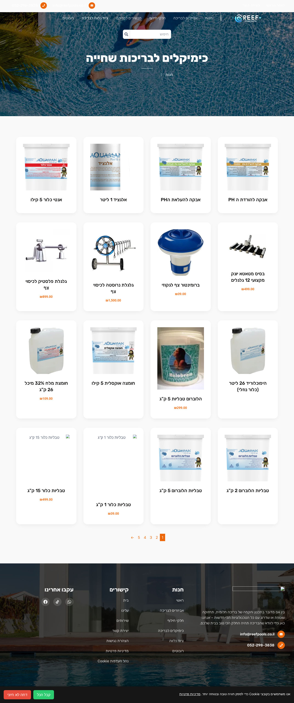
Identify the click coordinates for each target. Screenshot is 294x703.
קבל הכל (43, 694)
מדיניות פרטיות (190, 694)
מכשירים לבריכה (128, 18)
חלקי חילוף (157, 18)
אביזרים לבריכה (185, 18)
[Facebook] (45, 602)
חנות (208, 18)
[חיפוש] (126, 34)
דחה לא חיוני (17, 694)
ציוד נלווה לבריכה (95, 18)
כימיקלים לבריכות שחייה (147, 58)
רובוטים (68, 18)
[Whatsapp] (69, 602)
